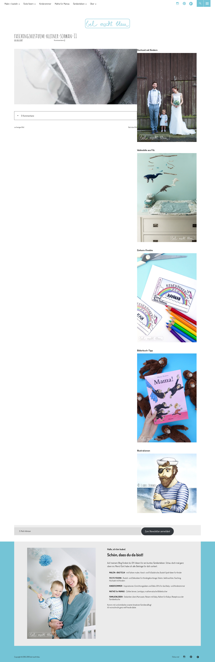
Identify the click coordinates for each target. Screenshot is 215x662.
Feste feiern (28, 3)
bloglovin (191, 3)
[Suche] (200, 3)
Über (92, 3)
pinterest (184, 3)
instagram (177, 3)
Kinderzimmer (45, 3)
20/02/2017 (18, 40)
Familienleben (79, 3)
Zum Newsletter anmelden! (157, 531)
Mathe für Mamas (62, 3)
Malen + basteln (11, 3)
